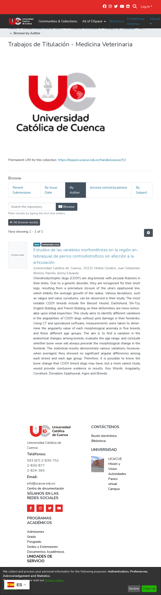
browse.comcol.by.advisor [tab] (108, 187)
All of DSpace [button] (92, 21)
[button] (134, 6)
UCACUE (115, 459)
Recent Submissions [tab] (22, 190)
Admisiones (35, 531)
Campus (114, 489)
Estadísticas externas (136, 21)
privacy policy (54, 580)
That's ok (149, 589)
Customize (10, 589)
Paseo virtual (113, 481)
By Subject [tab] (141, 190)
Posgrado (34, 541)
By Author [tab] (75, 190)
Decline (134, 589)
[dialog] (80, 581)
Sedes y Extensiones (42, 546)
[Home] (21, 21)
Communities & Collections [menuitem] (58, 21)
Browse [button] (68, 206)
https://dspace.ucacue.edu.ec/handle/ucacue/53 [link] (92, 160)
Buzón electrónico (104, 436)
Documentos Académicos (45, 551)
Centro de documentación (45, 488)
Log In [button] (146, 6)
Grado (31, 536)
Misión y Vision (114, 466)
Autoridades (116, 474)
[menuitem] (93, 21)
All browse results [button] (25, 222)
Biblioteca (116, 21)
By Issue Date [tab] (51, 190)
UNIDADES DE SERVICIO (39, 558)
